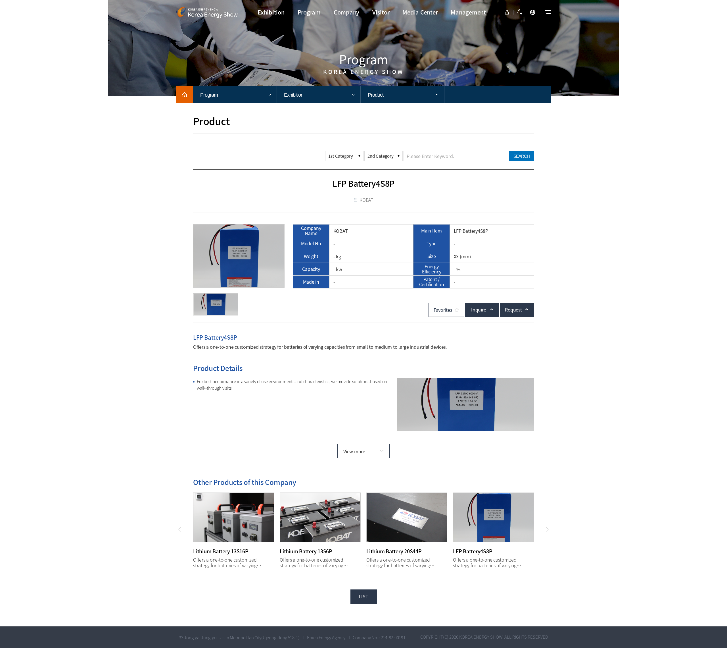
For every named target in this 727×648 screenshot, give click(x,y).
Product (375, 95)
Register (519, 12)
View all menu (547, 12)
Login (507, 12)
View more (354, 451)
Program (209, 95)
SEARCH (521, 156)
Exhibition (293, 95)
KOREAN (532, 12)
